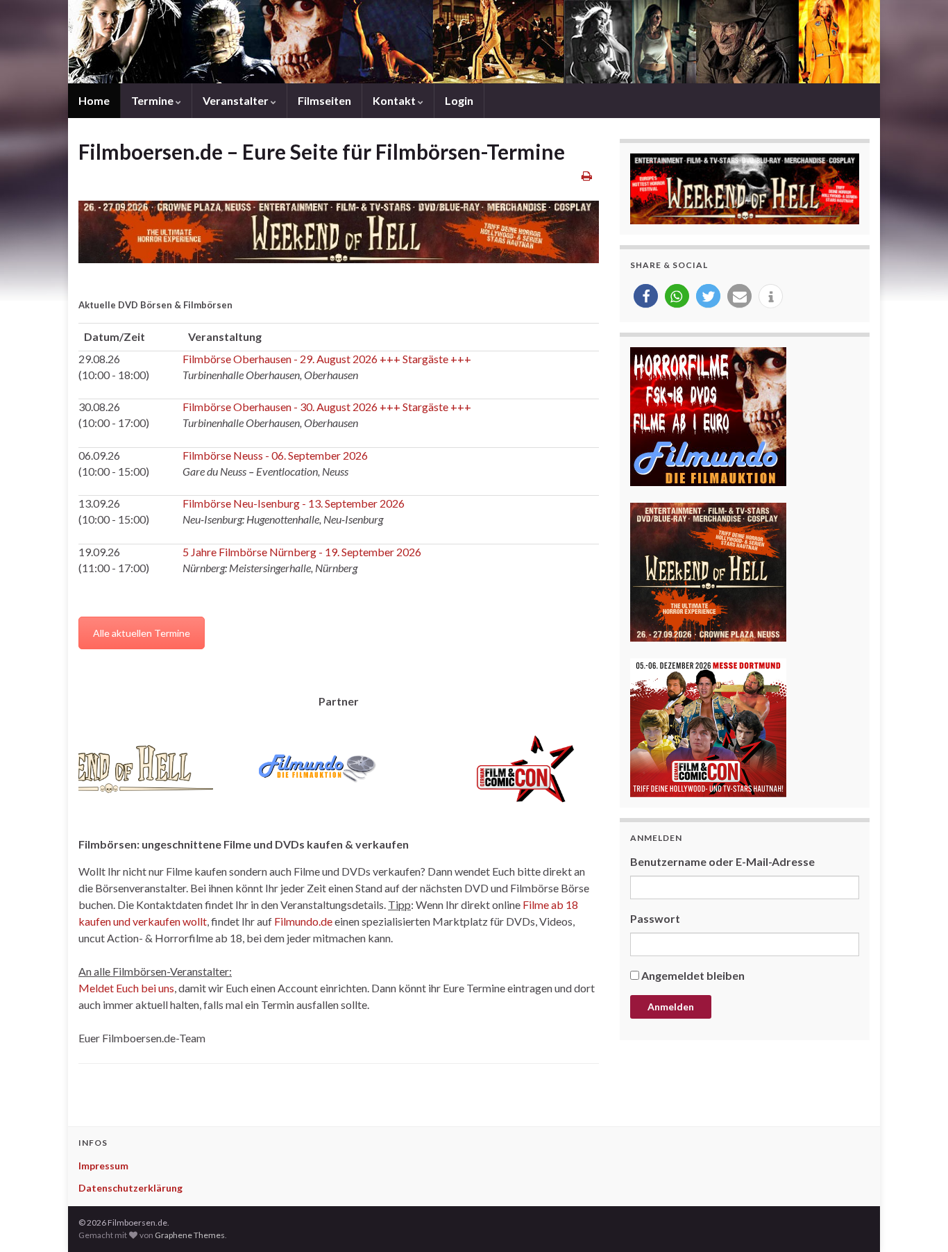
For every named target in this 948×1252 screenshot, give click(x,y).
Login (459, 100)
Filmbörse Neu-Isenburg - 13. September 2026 (294, 503)
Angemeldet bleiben (693, 975)
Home (94, 100)
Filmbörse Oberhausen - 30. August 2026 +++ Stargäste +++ (327, 406)
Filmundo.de (303, 921)
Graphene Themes (190, 1235)
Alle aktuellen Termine (141, 633)
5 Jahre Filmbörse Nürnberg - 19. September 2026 (302, 551)
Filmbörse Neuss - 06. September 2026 (275, 455)
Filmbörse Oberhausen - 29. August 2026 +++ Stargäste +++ (327, 358)
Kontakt (395, 100)
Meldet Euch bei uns (126, 987)
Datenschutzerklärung (130, 1188)
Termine (153, 100)
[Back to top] (916, 1220)
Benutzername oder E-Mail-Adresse (722, 861)
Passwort (655, 918)
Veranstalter (237, 100)
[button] (646, 296)
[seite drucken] (587, 175)
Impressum (103, 1165)
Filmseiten (324, 100)
